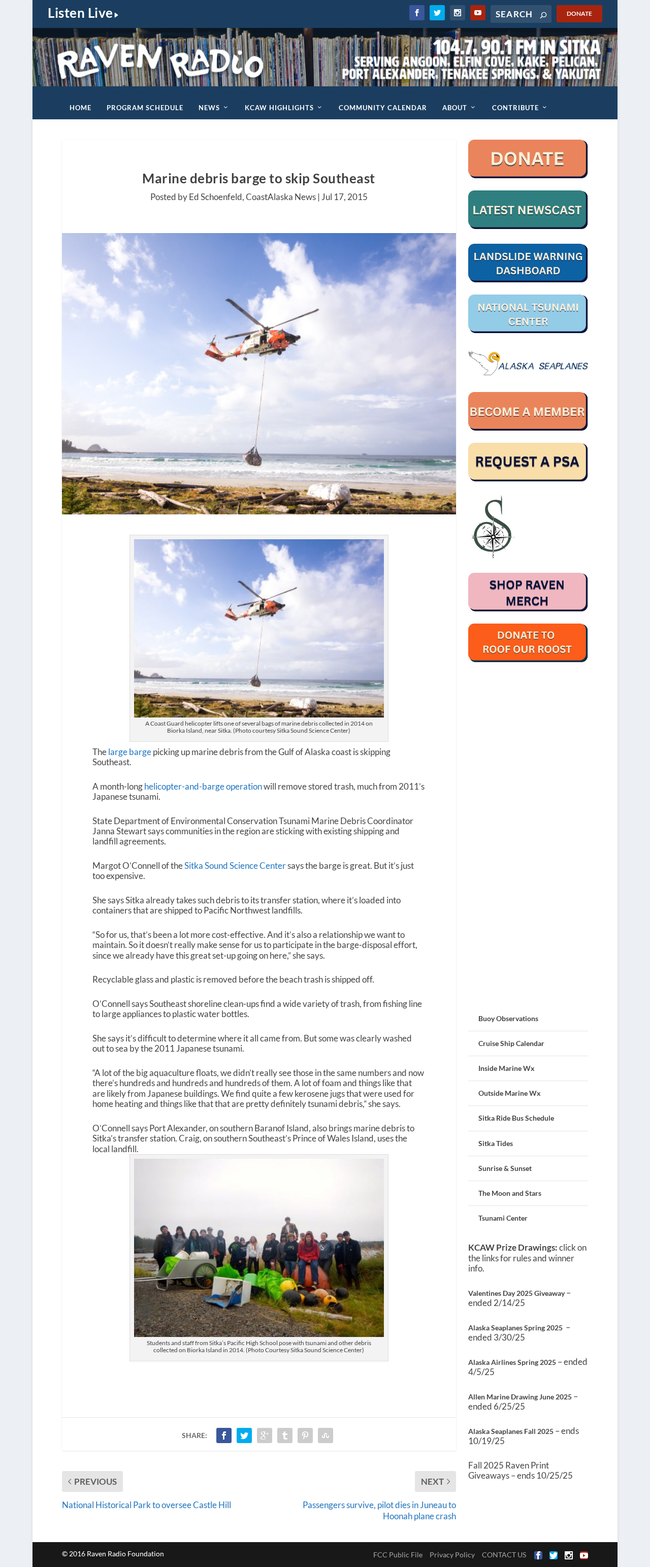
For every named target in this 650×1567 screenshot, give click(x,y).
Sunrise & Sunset (505, 1168)
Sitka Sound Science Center (235, 865)
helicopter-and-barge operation (203, 786)
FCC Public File (397, 1554)
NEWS (209, 108)
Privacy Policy (452, 1554)
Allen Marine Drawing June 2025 (520, 1396)
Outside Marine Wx (509, 1093)
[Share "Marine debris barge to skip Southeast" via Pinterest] (305, 1435)
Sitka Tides (495, 1143)
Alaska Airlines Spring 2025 (512, 1362)
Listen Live (80, 13)
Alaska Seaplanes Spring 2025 (515, 1327)
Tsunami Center (503, 1218)
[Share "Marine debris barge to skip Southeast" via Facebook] (224, 1435)
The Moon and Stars (509, 1193)
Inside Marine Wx (506, 1068)
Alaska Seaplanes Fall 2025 (511, 1431)
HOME (80, 108)
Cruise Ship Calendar (511, 1043)
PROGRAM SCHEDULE (145, 108)
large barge (129, 751)
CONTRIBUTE (515, 108)
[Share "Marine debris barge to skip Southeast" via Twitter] (244, 1435)
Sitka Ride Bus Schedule (516, 1118)
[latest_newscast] (528, 226)
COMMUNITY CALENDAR (383, 108)
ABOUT (454, 108)
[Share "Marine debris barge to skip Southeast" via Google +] (264, 1435)
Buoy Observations (508, 1018)
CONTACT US (504, 1554)
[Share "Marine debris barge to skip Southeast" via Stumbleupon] (325, 1435)
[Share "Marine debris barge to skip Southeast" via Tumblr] (285, 1435)
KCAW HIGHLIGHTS (279, 108)
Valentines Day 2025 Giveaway (516, 1293)
